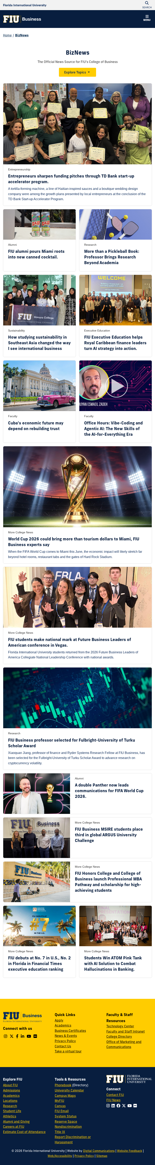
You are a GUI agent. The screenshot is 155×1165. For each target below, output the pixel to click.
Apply (59, 1020)
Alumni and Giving (16, 1121)
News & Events (66, 1036)
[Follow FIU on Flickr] (135, 1106)
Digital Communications (99, 1151)
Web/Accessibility (60, 1156)
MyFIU (59, 1101)
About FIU (10, 1085)
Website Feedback (129, 1151)
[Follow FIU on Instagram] (108, 1106)
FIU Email (62, 1111)
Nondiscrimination (68, 1127)
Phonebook (63, 1085)
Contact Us (63, 1046)
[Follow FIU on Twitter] (124, 1106)
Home (7, 35)
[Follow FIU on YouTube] (130, 1106)
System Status (65, 1116)
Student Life (12, 1111)
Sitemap (101, 1156)
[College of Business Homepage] (22, 19)
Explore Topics (75, 72)
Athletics (9, 1116)
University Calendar (69, 1090)
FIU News (113, 1100)
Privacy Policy (65, 1041)
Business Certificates (70, 1031)
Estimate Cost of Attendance (24, 1132)
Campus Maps (65, 1096)
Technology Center (120, 1026)
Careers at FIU (13, 1127)
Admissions (11, 1090)
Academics (63, 1025)
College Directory (119, 1036)
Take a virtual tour (68, 1051)
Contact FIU (115, 1095)
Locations (10, 1101)
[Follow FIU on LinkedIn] (113, 1106)
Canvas (60, 1106)
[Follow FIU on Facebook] (119, 1106)
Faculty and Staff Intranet (125, 1031)
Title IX (60, 1132)
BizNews (22, 35)
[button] (147, 18)
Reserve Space (66, 1121)
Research (10, 1106)
